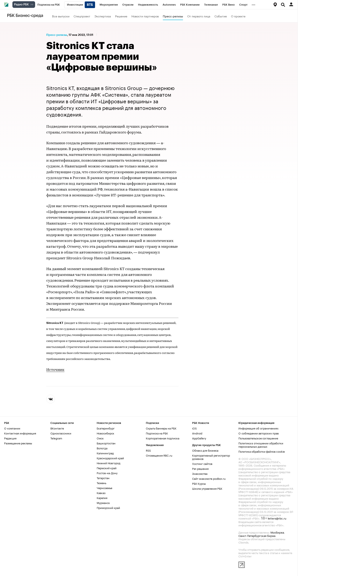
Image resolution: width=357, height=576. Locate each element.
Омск (100, 438)
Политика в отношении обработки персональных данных (260, 444)
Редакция (10, 438)
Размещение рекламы (18, 443)
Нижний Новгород (108, 463)
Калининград (105, 453)
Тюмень (101, 483)
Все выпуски (60, 16)
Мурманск (103, 502)
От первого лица (198, 16)
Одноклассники (60, 433)
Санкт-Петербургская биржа (256, 535)
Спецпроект (82, 16)
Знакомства (199, 473)
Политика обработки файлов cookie (261, 451)
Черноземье (104, 488)
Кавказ (101, 493)
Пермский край (107, 468)
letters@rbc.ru (277, 518)
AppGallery (199, 438)
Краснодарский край (110, 458)
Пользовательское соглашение (258, 438)
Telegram (56, 438)
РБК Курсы (199, 483)
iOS (194, 428)
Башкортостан (106, 443)
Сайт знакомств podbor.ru (209, 478)
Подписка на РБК (157, 433)
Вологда (102, 448)
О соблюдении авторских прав (258, 433)
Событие (220, 16)
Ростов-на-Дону (107, 473)
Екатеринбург (106, 428)
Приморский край (108, 507)
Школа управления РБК (207, 488)
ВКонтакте (57, 428)
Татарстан (103, 478)
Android (197, 433)
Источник (55, 370)
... (253, 4)
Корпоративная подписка (162, 438)
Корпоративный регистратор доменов (211, 457)
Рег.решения (200, 468)
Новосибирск (105, 433)
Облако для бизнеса (205, 450)
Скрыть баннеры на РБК (161, 428)
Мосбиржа (277, 532)
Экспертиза (102, 16)
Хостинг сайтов (202, 463)
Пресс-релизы (173, 16)
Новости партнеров (145, 16)
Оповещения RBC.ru (159, 455)
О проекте (238, 16)
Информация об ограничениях (258, 428)
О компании (12, 428)
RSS (148, 450)
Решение (121, 16)
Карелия (102, 497)
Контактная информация (20, 433)
